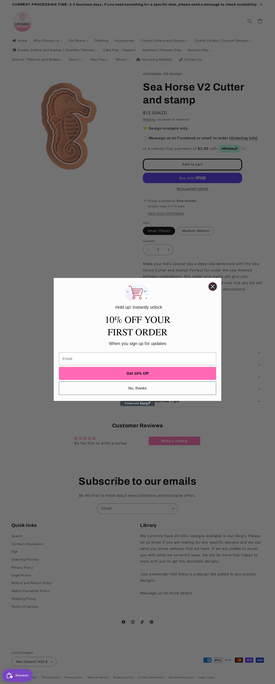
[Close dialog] (212, 286)
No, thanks (137, 388)
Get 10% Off (137, 373)
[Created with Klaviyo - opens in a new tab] (137, 403)
